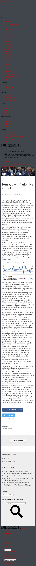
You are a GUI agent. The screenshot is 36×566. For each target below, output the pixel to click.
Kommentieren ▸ (18, 441)
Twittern (10, 415)
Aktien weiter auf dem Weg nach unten (16, 482)
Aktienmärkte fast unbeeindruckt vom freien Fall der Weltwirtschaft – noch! (18, 479)
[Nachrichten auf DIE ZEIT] (11, 146)
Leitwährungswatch (7, 428)
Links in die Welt (9, 461)
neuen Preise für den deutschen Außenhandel (16, 201)
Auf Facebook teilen (14, 410)
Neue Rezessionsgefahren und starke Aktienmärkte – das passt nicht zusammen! (18, 472)
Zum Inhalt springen (7, 1)
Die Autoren (8, 459)
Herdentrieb (11, 174)
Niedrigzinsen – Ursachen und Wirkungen (17, 485)
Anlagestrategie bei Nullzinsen (14, 476)
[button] (3, 18)
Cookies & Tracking (10, 560)
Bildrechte (8, 550)
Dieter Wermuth (9, 418)
